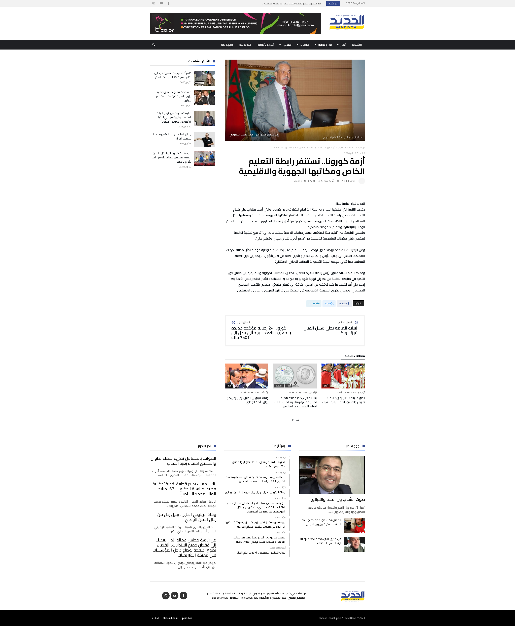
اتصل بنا (155, 618)
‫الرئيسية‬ (361, 148)
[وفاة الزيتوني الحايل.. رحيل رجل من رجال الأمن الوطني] (246, 376)
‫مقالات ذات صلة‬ (354, 356)
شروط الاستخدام (170, 618)
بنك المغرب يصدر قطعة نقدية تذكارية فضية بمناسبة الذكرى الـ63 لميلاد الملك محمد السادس (295, 402)
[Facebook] (168, 3)
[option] (343, 384)
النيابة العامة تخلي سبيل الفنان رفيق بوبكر (331, 328)
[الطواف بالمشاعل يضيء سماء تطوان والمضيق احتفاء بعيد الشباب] (343, 376)
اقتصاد (279, 385)
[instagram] (153, 3)
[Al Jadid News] (347, 13)
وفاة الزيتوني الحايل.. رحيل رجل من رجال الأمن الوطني (247, 400)
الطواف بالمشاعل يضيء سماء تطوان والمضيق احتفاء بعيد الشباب (343, 400)
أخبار (326, 385)
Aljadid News (348, 181)
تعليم (341, 148)
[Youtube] (161, 3)
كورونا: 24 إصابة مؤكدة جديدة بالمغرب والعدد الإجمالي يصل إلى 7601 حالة (261, 330)
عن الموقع (187, 618)
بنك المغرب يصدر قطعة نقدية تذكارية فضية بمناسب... (292, 3)
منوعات (350, 148)
